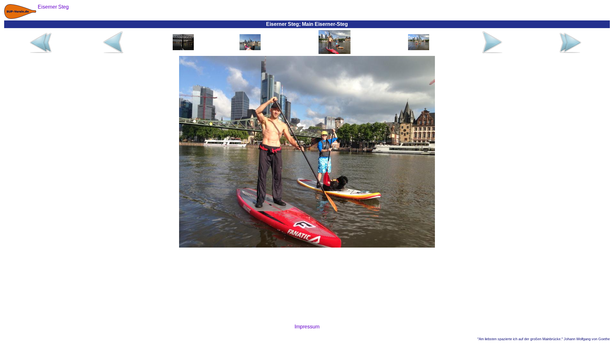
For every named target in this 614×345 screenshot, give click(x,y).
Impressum (307, 326)
